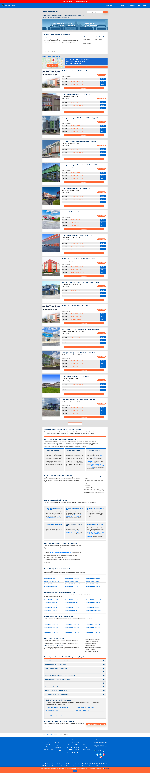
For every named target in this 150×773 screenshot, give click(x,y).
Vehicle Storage (58, 749)
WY (97, 765)
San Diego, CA (77, 751)
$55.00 (103, 105)
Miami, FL (69, 746)
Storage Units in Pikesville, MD (50, 583)
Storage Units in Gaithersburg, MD (93, 607)
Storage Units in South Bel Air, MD (93, 610)
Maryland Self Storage (52, 734)
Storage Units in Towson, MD (50, 575)
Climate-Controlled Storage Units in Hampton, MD (60, 552)
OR (64, 765)
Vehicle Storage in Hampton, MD (95, 524)
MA (87, 763)
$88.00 (103, 178)
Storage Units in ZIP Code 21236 (51, 624)
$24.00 (103, 125)
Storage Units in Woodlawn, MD (93, 586)
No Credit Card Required (90, 23)
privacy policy (107, 768)
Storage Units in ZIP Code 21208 (72, 632)
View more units (84, 88)
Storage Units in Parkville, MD (50, 578)
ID (73, 763)
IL (75, 763)
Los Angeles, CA (70, 742)
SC (73, 765)
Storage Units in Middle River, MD (72, 583)
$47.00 (103, 222)
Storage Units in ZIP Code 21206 (93, 624)
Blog (139, 5)
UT (82, 765)
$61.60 (103, 199)
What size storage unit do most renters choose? (55, 664)
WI (92, 765)
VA (85, 765)
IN (78, 763)
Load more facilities (75, 424)
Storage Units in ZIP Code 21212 (93, 622)
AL (45, 763)
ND (43, 765)
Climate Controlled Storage (58, 743)
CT (57, 763)
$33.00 (103, 313)
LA (85, 763)
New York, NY (76, 742)
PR (68, 765)
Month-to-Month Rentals (57, 25)
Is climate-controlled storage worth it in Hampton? (56, 668)
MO (99, 763)
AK (43, 763)
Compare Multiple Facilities (57, 23)
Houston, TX (76, 746)
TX (80, 765)
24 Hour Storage (58, 747)
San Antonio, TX (70, 752)
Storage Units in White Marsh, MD (51, 581)
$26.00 (103, 266)
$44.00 (103, 246)
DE (61, 763)
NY (57, 765)
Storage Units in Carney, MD (92, 575)
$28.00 (103, 363)
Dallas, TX (76, 744)
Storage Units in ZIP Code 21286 (51, 622)
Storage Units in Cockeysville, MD (93, 578)
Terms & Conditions (87, 749)
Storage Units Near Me (111, 5)
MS (101, 763)
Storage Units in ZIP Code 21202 (51, 632)
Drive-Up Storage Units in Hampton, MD (64, 550)
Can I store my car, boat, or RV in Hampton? (54, 686)
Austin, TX (76, 752)
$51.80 (103, 78)
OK (62, 765)
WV (94, 765)
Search (105, 12)
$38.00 (103, 272)
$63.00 (103, 202)
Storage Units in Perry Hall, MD (72, 578)
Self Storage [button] (122, 5)
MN (97, 763)
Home (43, 734)
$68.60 (103, 84)
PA (66, 765)
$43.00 (103, 155)
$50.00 (103, 196)
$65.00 (103, 175)
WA (90, 765)
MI (94, 763)
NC (106, 763)
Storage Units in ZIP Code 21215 (93, 629)
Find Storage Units (46, 744)
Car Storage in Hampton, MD (93, 532)
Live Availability (71, 25)
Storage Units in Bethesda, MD (72, 607)
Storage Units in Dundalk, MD (92, 605)
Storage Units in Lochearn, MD (71, 586)
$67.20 (103, 81)
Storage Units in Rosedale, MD (92, 581)
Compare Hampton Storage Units (96, 724)
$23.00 (103, 149)
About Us (145, 5)
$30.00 (103, 269)
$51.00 (103, 413)
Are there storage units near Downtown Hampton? (56, 690)
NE (45, 765)
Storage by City (45, 746)
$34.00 (103, 316)
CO (54, 763)
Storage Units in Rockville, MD (50, 607)
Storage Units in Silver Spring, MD (51, 602)
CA (52, 763)
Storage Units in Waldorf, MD (71, 602)
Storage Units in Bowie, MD (71, 610)
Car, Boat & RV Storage (59, 750)
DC (59, 763)
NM (52, 765)
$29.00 (103, 152)
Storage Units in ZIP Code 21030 (93, 632)
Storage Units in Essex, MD (92, 583)
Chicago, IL (69, 744)
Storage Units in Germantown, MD (93, 599)
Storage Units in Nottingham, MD (72, 581)
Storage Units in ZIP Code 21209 (51, 627)
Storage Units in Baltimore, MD (51, 586)
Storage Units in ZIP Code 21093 (72, 624)
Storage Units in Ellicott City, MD (51, 605)
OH (59, 765)
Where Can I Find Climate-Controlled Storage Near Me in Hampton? (60, 675)
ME (92, 763)
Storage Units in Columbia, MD (72, 599)
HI (68, 763)
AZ (50, 763)
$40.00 (103, 172)
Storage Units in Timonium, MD (72, 575)
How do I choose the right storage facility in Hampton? (57, 694)
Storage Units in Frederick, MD (72, 605)
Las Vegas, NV (70, 749)
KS (80, 763)
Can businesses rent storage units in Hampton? (55, 683)
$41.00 (103, 366)
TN (78, 765)
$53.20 (103, 102)
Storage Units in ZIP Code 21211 (51, 629)
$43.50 (103, 219)
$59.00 (103, 108)
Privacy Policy (86, 747)
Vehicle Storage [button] (131, 5)
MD (90, 763)
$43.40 (103, 243)
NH (47, 765)
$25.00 (103, 131)
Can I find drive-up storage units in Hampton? (55, 671)
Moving (84, 746)
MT (104, 763)
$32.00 (103, 342)
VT (87, 765)
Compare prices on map (52, 65)
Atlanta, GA (76, 747)
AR (47, 763)
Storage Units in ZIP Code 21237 (72, 627)
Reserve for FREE (72, 23)
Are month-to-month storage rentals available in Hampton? (58, 679)
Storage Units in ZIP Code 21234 (72, 622)
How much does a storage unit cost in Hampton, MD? (56, 660)
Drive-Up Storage (58, 745)
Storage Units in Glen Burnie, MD (93, 602)
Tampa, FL (69, 751)
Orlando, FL (76, 749)
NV (54, 765)
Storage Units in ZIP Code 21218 (93, 627)
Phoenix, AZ (69, 747)
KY (82, 763)
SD (75, 765)
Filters (87, 66)
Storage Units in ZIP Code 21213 (72, 629)
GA (66, 763)
